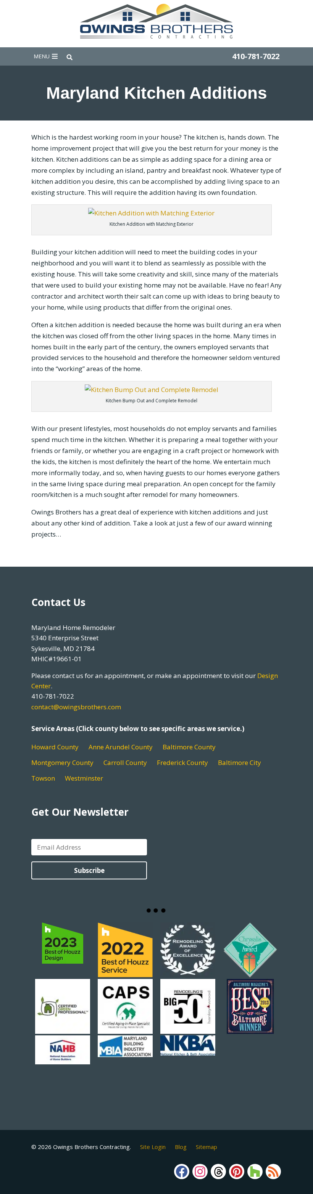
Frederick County (182, 762)
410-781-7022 (255, 56)
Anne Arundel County (121, 746)
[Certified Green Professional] (62, 1029)
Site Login (153, 1147)
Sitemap (206, 1147)
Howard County (55, 746)
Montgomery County (62, 762)
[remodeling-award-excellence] (187, 972)
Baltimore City (239, 762)
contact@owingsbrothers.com (76, 706)
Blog (181, 1147)
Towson (43, 778)
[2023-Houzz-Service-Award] (62, 972)
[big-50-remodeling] (187, 1029)
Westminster (84, 778)
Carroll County (125, 762)
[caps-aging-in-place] (125, 1029)
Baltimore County (189, 746)
